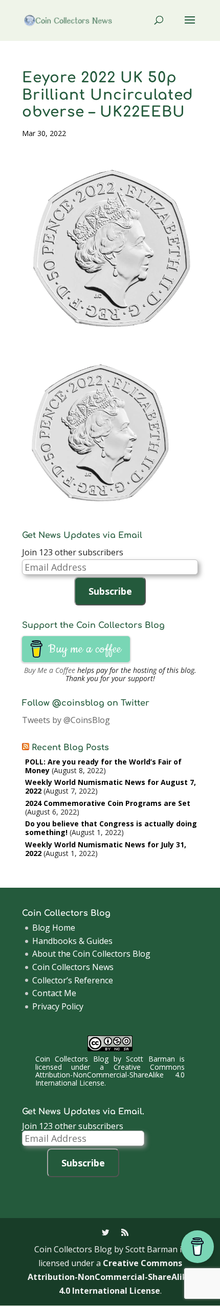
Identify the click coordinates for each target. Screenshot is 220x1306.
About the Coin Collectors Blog (91, 953)
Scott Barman (150, 1059)
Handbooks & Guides (72, 941)
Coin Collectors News (73, 967)
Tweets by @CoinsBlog (66, 720)
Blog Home (53, 927)
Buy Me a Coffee (49, 670)
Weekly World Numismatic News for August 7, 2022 (110, 786)
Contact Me (54, 993)
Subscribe (110, 591)
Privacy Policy (57, 1006)
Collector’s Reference (72, 980)
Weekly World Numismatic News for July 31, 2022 (105, 849)
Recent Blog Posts (70, 747)
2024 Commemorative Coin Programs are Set (107, 803)
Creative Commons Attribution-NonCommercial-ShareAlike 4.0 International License (110, 1075)
